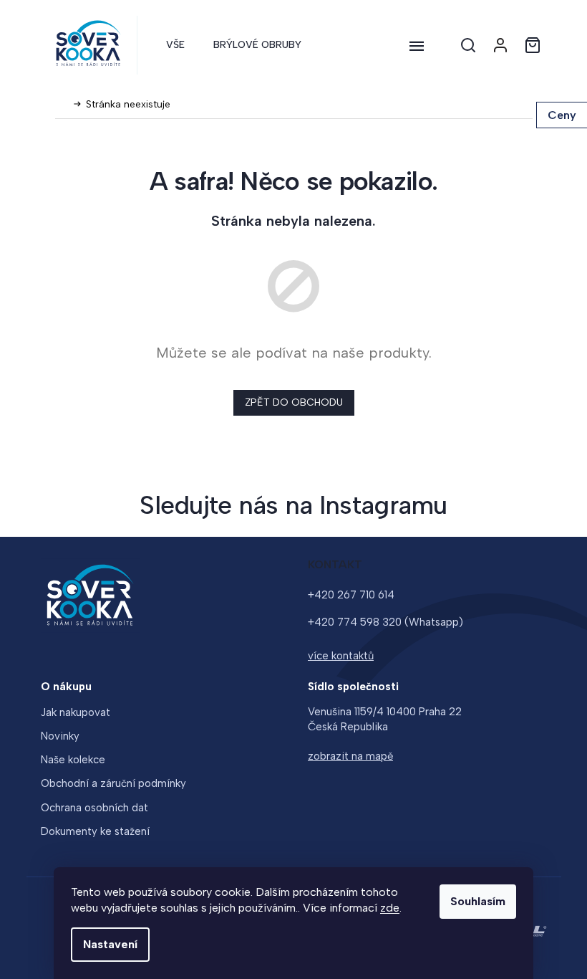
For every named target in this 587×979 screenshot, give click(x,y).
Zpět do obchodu (294, 402)
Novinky (60, 736)
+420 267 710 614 (351, 594)
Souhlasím (477, 901)
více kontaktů (341, 655)
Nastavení (110, 944)
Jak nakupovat (75, 712)
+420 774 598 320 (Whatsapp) (385, 622)
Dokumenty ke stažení (95, 831)
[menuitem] (175, 45)
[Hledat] (468, 45)
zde (389, 907)
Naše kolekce (73, 759)
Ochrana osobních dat (94, 807)
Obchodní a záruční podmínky (113, 783)
